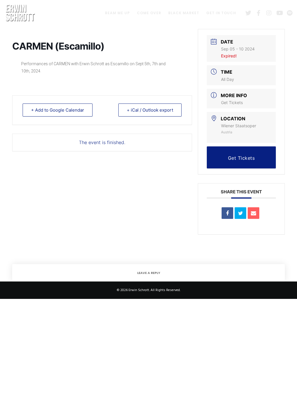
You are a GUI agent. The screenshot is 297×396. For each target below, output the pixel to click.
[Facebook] (256, 13)
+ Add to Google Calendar (57, 110)
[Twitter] (246, 13)
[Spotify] (287, 13)
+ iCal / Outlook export (150, 110)
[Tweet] (240, 213)
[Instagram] (267, 13)
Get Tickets (232, 102)
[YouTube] (277, 13)
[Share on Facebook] (227, 213)
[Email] (253, 213)
